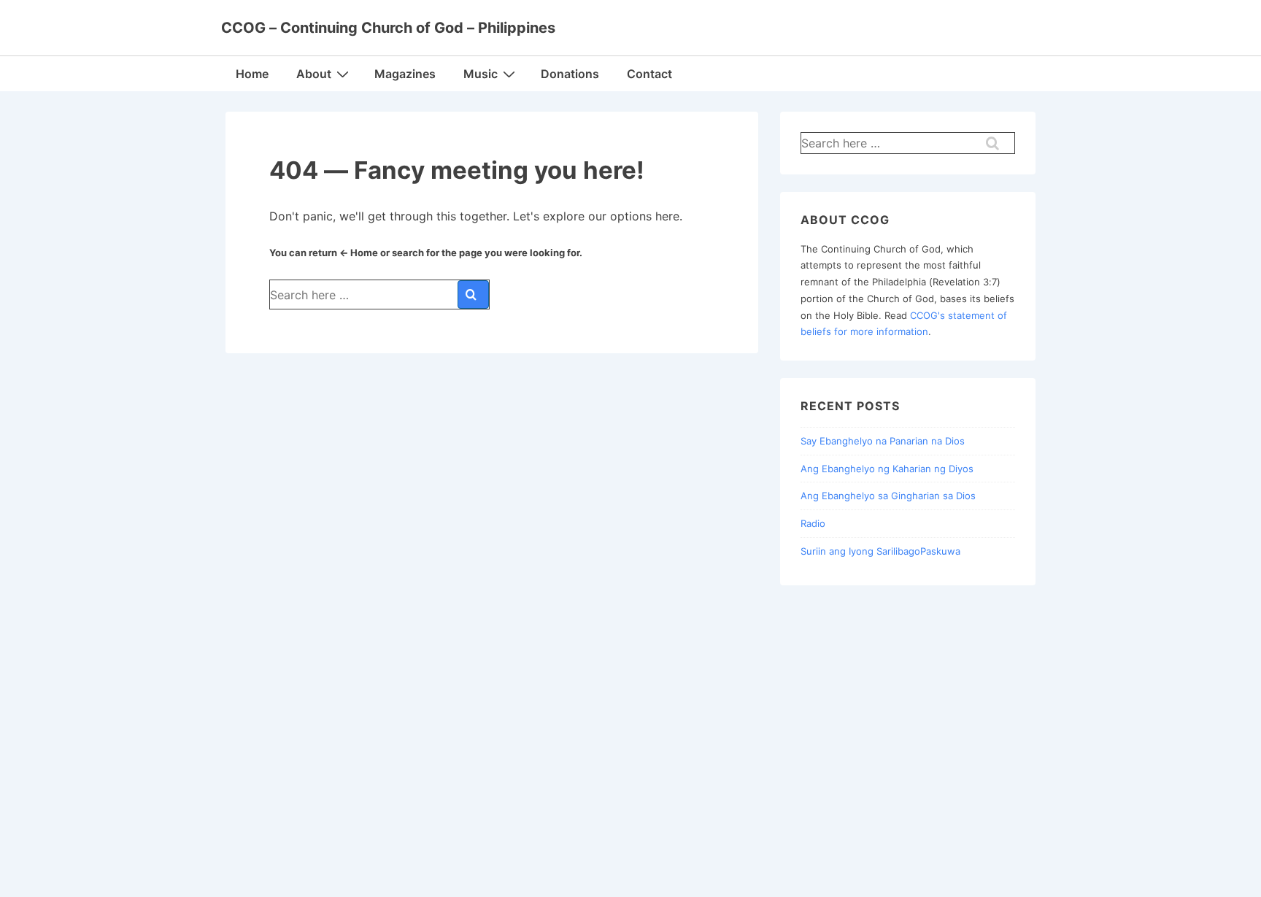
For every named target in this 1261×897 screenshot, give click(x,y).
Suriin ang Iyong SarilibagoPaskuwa (880, 551)
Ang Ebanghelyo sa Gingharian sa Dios (888, 495)
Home (252, 73)
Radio (813, 523)
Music (480, 73)
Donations (570, 73)
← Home (358, 252)
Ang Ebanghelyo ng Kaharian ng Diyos (887, 468)
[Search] (473, 294)
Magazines (405, 73)
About (313, 73)
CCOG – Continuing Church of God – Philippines (388, 27)
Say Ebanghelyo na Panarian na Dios (883, 441)
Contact (649, 73)
